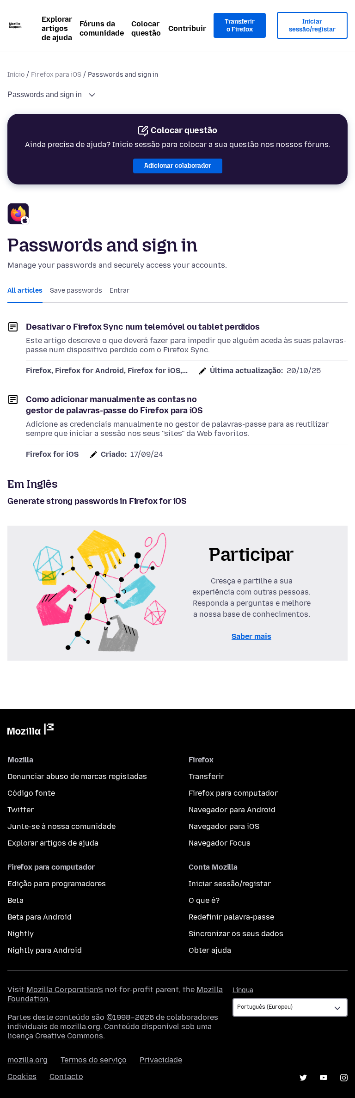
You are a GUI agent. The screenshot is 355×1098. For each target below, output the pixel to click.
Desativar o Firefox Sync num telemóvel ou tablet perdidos (143, 327)
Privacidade (161, 1059)
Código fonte (31, 793)
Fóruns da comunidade (102, 28)
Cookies (22, 1076)
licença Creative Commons (55, 1035)
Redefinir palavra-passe (231, 917)
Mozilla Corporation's (64, 989)
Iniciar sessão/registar (312, 26)
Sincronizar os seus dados (236, 933)
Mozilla (30, 731)
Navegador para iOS (224, 826)
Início (15, 75)
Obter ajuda (210, 950)
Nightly (20, 933)
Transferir (206, 776)
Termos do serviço (94, 1059)
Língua (243, 990)
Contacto (66, 1076)
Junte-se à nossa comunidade (61, 826)
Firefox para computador (233, 793)
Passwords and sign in (45, 94)
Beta (15, 900)
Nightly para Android (44, 950)
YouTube (323, 1077)
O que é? (204, 900)
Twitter (20, 809)
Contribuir (187, 28)
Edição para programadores (56, 883)
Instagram (344, 1077)
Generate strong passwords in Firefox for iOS (97, 501)
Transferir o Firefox (240, 26)
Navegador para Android (232, 809)
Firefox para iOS (56, 75)
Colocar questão (146, 28)
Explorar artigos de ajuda (57, 28)
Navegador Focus (220, 843)
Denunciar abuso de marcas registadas (77, 776)
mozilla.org (27, 1059)
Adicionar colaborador (177, 166)
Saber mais (251, 636)
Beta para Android (39, 917)
